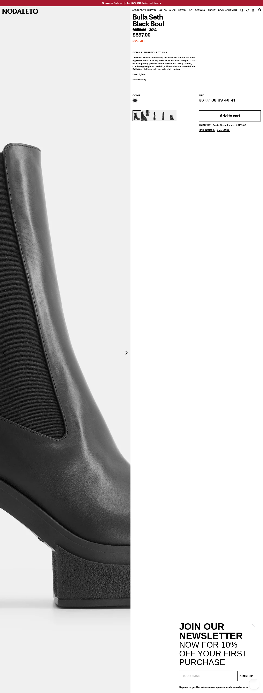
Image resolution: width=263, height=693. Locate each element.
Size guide (223, 130)
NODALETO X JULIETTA (144, 10)
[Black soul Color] (135, 100)
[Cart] (259, 9)
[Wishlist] (247, 10)
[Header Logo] (20, 11)
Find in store (207, 130)
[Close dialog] (254, 625)
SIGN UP (246, 676)
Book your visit (227, 10)
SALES (163, 10)
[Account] (253, 10)
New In (182, 10)
